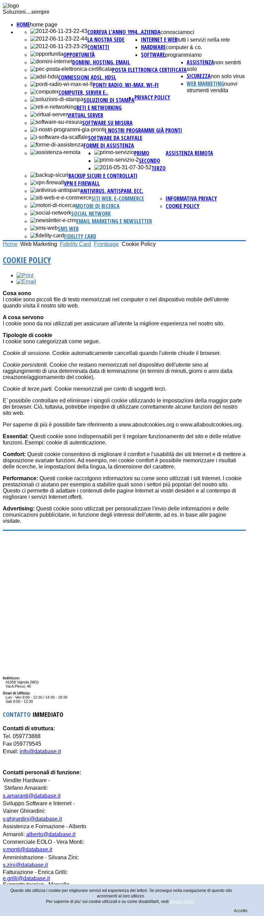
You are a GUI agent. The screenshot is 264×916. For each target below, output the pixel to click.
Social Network (91, 213)
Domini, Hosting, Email (101, 62)
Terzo (159, 168)
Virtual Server (85, 115)
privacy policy (152, 97)
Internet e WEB (159, 39)
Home (23, 24)
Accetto (241, 910)
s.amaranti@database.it (31, 796)
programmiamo (183, 55)
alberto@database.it (50, 834)
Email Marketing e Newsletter (114, 221)
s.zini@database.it (25, 865)
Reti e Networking (99, 107)
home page (43, 25)
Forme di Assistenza (109, 145)
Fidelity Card (80, 236)
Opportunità (79, 54)
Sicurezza (199, 76)
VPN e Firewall (82, 183)
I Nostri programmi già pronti (143, 130)
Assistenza (200, 62)
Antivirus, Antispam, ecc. (111, 191)
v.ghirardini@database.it (32, 819)
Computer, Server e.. (83, 92)
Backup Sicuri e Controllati (103, 176)
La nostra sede (105, 39)
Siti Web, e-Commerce (117, 198)
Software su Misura (107, 123)
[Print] (24, 275)
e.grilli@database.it (26, 878)
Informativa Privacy (191, 198)
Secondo (149, 160)
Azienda (151, 32)
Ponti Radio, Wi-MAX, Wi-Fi (126, 85)
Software (153, 54)
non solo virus (228, 76)
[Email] (26, 281)
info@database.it (40, 751)
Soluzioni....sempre (26, 12)
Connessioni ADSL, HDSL (87, 77)
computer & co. (184, 47)
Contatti (98, 47)
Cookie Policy (182, 206)
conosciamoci (177, 32)
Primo (141, 153)
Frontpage (106, 244)
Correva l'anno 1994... (114, 32)
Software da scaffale (115, 138)
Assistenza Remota (189, 153)
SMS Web (68, 229)
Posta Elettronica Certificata (149, 70)
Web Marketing (205, 83)
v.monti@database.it (27, 849)
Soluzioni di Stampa (109, 100)
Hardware (153, 47)
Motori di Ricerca (97, 206)
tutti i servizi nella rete (203, 40)
